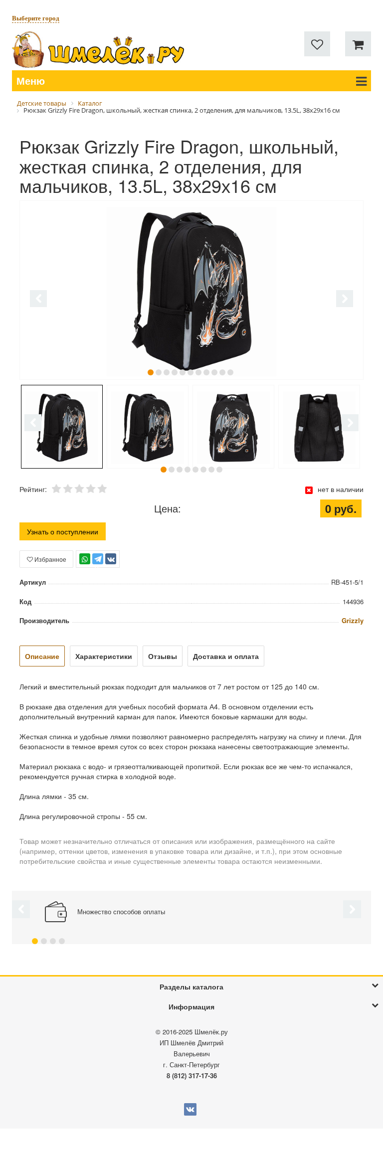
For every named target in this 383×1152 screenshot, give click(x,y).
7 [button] (198, 372)
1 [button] (151, 372)
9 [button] (214, 372)
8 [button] (206, 372)
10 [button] (222, 372)
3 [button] (167, 372)
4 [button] (175, 372)
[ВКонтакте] (110, 558)
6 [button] (190, 372)
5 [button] (183, 372)
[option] (191, 291)
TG (98, 563)
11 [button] (230, 372)
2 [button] (159, 372)
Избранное (49, 559)
